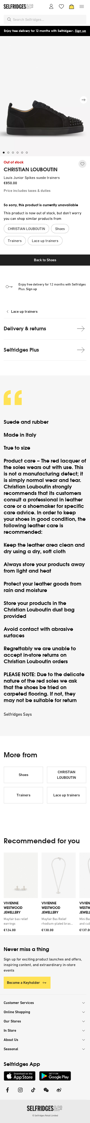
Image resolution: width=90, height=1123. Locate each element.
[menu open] (81, 6)
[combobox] (48, 19)
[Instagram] (20, 1093)
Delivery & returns (25, 328)
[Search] (9, 19)
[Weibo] (59, 1093)
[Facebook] (7, 1093)
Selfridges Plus (21, 350)
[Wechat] (46, 1093)
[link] (20, 921)
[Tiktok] (33, 1093)
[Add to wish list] (82, 164)
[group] (45, 894)
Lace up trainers (24, 311)
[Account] (51, 6)
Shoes (23, 775)
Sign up (80, 31)
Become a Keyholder (23, 982)
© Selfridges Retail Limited (45, 1115)
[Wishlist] (61, 6)
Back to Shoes (45, 260)
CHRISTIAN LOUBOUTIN (30, 169)
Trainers (23, 795)
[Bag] (71, 6)
